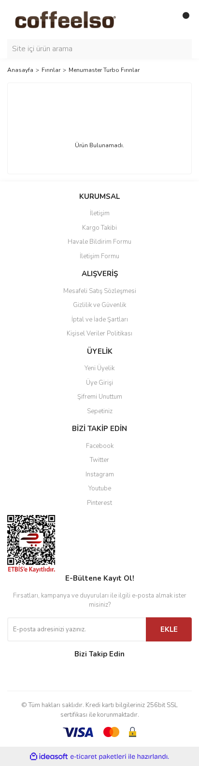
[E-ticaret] (98, 756)
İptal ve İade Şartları (99, 319)
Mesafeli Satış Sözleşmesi (99, 291)
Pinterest (99, 503)
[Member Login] (163, 19)
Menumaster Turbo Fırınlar (104, 70)
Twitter (99, 460)
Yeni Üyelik (99, 368)
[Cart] (182, 19)
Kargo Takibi (99, 227)
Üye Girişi (99, 382)
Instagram (99, 474)
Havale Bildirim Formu (99, 241)
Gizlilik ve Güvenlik (99, 305)
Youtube (99, 488)
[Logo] (77, 19)
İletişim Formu (99, 256)
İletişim (100, 213)
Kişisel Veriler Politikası (99, 333)
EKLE (169, 629)
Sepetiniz (100, 411)
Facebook (100, 446)
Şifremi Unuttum (99, 396)
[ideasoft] (48, 756)
